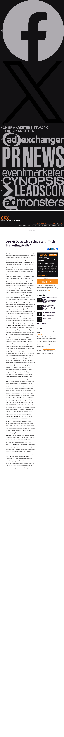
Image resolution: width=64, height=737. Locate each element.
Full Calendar (41, 323)
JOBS (54, 223)
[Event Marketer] (33, 172)
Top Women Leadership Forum (48, 313)
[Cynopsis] (33, 180)
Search (60, 223)
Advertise (43, 223)
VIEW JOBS (40, 334)
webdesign (10, 249)
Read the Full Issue (43, 275)
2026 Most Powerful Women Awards (49, 298)
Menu (60, 225)
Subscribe (36, 223)
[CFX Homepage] (5, 218)
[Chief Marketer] (18, 130)
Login (49, 223)
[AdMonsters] (33, 203)
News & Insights (32, 225)
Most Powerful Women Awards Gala (48, 305)
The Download (52, 225)
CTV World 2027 (46, 319)
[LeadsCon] (33, 190)
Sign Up (49, 290)
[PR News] (33, 157)
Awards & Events (42, 225)
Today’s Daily (22, 225)
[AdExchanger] (33, 139)
